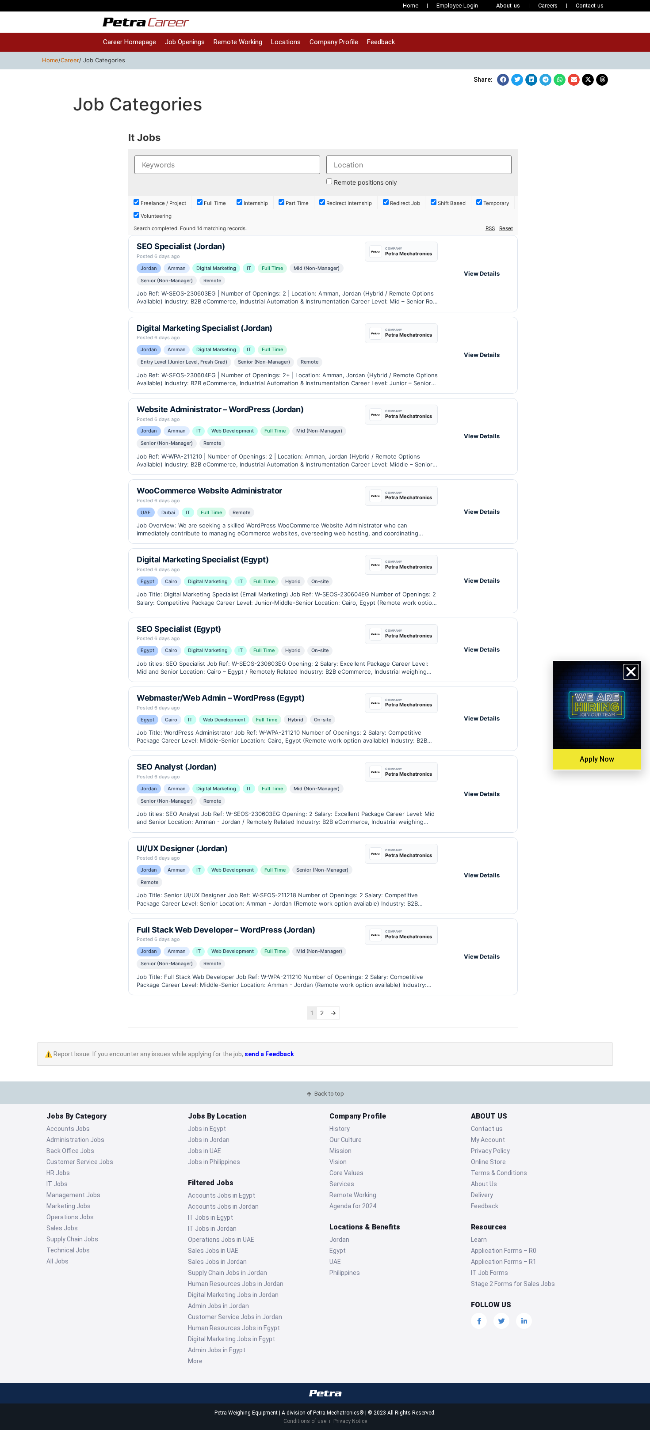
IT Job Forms (489, 1272)
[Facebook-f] (479, 1321)
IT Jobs (57, 1183)
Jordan (339, 1239)
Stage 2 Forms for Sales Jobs (513, 1283)
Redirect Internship (348, 203)
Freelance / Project (162, 203)
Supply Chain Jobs (72, 1239)
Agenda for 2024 (352, 1206)
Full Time (214, 203)
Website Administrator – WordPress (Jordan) (220, 409)
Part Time (296, 203)
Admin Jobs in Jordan (218, 1305)
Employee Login (457, 5)
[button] (503, 80)
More (195, 1361)
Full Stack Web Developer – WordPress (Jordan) (226, 929)
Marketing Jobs (68, 1206)
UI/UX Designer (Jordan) (182, 848)
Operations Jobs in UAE (221, 1239)
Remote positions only (365, 182)
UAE (335, 1261)
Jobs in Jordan (208, 1139)
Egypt (337, 1250)
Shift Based (451, 203)
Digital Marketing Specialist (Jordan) (204, 328)
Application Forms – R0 (503, 1250)
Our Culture (345, 1139)
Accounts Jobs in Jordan (223, 1206)
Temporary (495, 203)
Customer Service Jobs (79, 1161)
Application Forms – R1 (503, 1261)
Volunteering (155, 216)
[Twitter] (501, 1321)
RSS (490, 228)
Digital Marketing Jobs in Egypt (231, 1339)
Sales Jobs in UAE (213, 1250)
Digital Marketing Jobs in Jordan (233, 1294)
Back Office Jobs (70, 1150)
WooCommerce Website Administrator (209, 490)
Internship (255, 203)
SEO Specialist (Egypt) (179, 628)
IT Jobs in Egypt (210, 1217)
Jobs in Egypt (207, 1128)
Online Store (488, 1161)
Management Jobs (73, 1195)
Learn (479, 1239)
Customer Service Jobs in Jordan (235, 1316)
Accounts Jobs (68, 1128)
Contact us (590, 5)
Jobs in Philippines (214, 1161)
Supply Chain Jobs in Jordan (227, 1272)
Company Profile (334, 42)
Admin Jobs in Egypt (216, 1350)
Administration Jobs (75, 1139)
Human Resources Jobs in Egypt (234, 1327)
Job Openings (185, 42)
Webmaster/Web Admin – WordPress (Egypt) (220, 697)
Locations (286, 42)
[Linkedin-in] (524, 1321)
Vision (338, 1161)
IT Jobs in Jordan (212, 1228)
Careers (548, 5)
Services (341, 1183)
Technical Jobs (68, 1250)
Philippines (344, 1272)
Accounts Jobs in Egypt (221, 1195)
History (339, 1128)
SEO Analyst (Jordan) (177, 766)
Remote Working (238, 42)
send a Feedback (269, 1054)
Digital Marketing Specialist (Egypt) (202, 559)
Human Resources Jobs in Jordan (235, 1283)
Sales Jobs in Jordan (217, 1261)
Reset (506, 228)
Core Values (346, 1172)
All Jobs (57, 1261)
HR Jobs (58, 1172)
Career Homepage (129, 42)
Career (70, 60)
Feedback (381, 42)
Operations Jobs (70, 1217)
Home (410, 5)
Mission (340, 1150)
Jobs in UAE (204, 1150)
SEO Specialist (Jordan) (181, 246)
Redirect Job (404, 203)
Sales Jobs (62, 1228)
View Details (482, 273)
